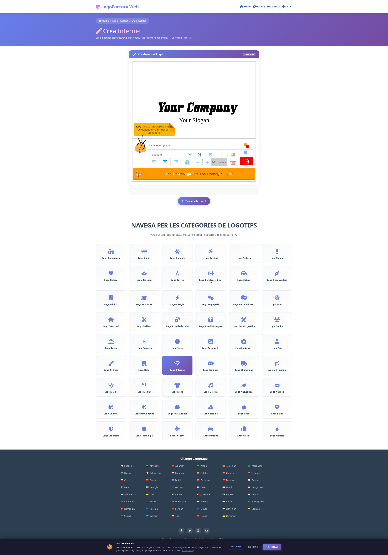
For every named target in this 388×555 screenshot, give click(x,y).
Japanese (205, 494)
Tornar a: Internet (195, 201)
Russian (154, 508)
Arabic (204, 465)
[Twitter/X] (190, 531)
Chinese (230, 473)
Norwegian (181, 501)
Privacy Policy (188, 550)
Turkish (204, 515)
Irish (152, 494)
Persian (204, 501)
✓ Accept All (272, 546)
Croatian (256, 473)
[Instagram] (198, 531)
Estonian (205, 480)
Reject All (253, 546)
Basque (128, 473)
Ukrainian (231, 515)
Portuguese (258, 501)
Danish (153, 480)
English (128, 465)
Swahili (128, 515)
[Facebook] (181, 531)
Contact (275, 6)
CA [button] (287, 6)
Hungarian (257, 487)
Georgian (154, 487)
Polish (229, 501)
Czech (127, 480)
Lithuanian (129, 501)
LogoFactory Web (119, 7)
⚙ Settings (236, 546)
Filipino (230, 480)
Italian (178, 494)
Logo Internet (120, 20)
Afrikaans (154, 465)
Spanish (256, 508)
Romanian (129, 508)
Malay (153, 501)
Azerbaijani (257, 465)
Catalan (204, 473)
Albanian (179, 465)
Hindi (229, 487)
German (179, 487)
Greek (204, 487)
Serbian (179, 508)
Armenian (231, 465)
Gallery (260, 6)
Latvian (255, 494)
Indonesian (130, 494)
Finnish (255, 480)
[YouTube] (207, 531)
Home (247, 6)
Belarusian (155, 473)
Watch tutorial (182, 37)
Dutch (178, 480)
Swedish (154, 515)
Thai (177, 515)
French (127, 487)
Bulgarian (180, 473)
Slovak (204, 508)
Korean (230, 494)
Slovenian (231, 508)
